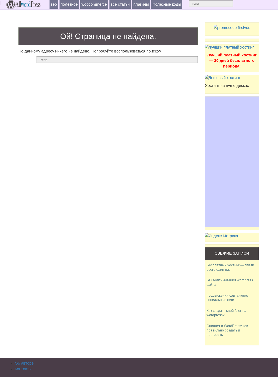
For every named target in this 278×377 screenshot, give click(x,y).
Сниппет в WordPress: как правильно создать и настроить (227, 330)
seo (54, 4)
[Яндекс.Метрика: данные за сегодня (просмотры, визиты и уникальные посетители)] (221, 236)
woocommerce (94, 4)
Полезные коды (166, 4)
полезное (69, 4)
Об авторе (24, 363)
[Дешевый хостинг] (222, 78)
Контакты (23, 369)
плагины (141, 4)
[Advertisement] (232, 161)
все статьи (120, 4)
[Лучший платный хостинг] (229, 47)
